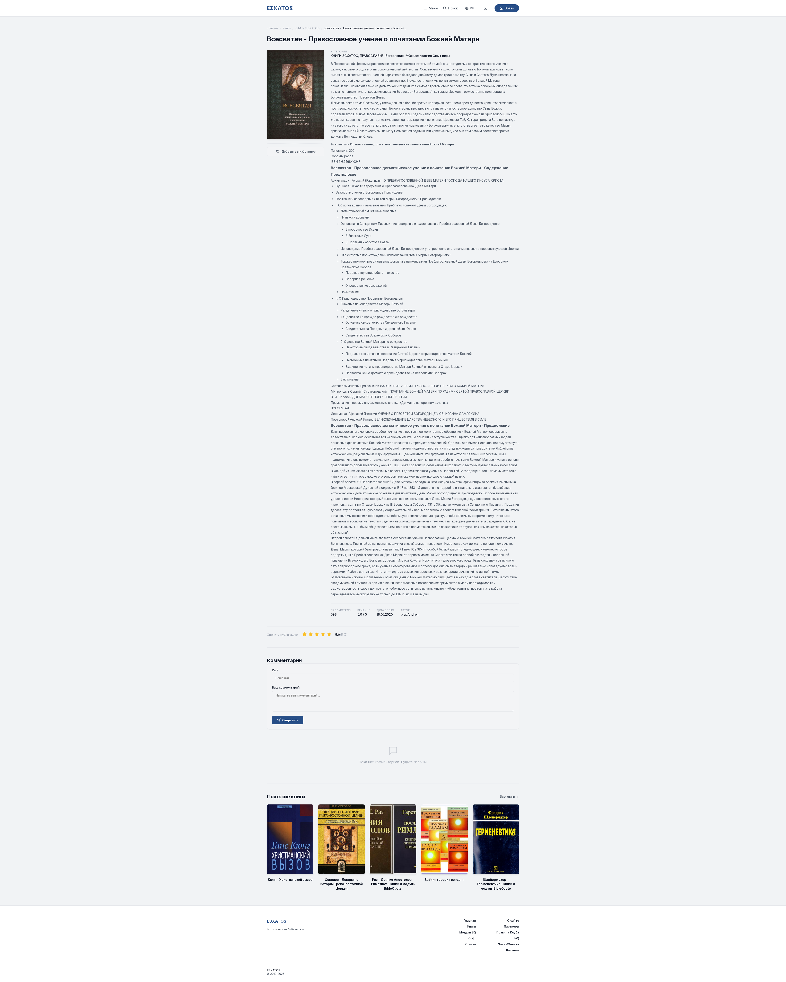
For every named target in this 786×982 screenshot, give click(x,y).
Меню (433, 8)
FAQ (516, 938)
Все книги (507, 797)
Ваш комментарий (286, 687)
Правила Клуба (507, 932)
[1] (304, 634)
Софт (472, 938)
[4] (323, 634)
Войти (509, 8)
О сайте (513, 920)
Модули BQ (467, 932)
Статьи (470, 944)
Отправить (290, 720)
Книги (287, 28)
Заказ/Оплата (508, 944)
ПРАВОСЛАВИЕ (372, 56)
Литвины (512, 950)
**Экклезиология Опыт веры (427, 56)
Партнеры (511, 926)
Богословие (394, 56)
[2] (311, 634)
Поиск (453, 8)
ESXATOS (276, 921)
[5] (329, 634)
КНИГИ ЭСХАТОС (307, 28)
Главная (272, 28)
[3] (317, 634)
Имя (275, 670)
